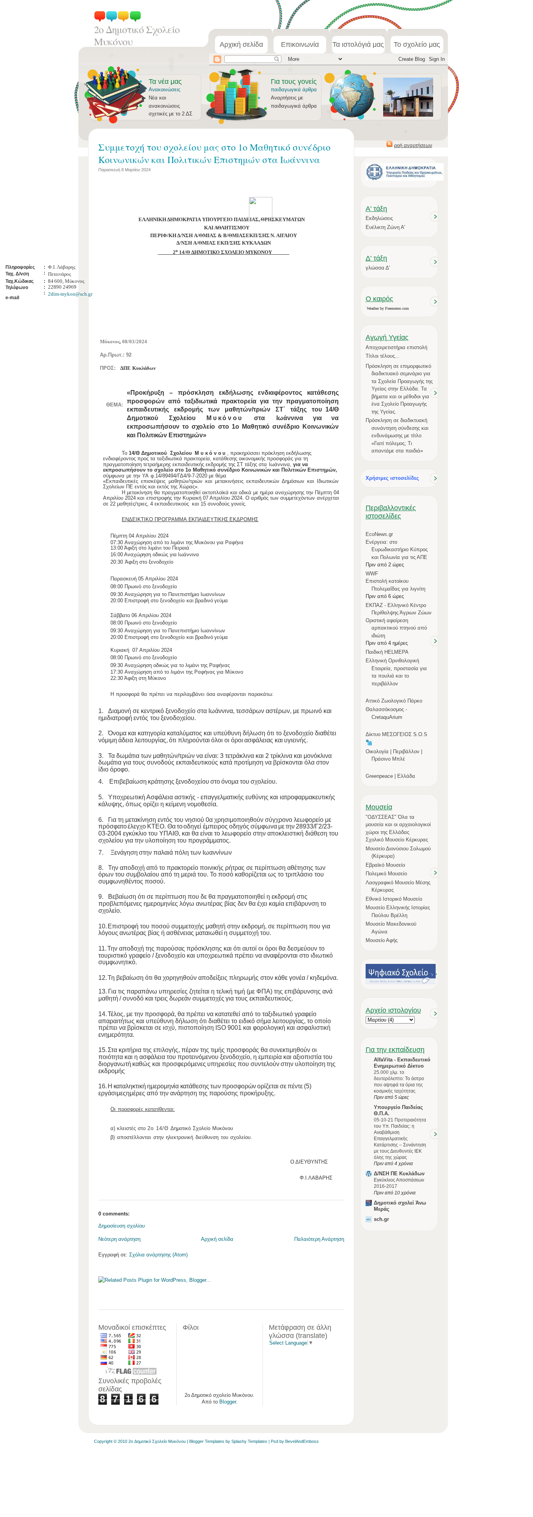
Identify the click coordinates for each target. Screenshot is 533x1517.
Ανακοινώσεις (164, 89)
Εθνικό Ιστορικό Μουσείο (394, 899)
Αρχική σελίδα (241, 44)
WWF (372, 574)
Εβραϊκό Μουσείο (385, 865)
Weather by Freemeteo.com (388, 308)
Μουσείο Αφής (382, 940)
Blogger (227, 1402)
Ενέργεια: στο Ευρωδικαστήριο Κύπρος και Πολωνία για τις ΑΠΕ (397, 549)
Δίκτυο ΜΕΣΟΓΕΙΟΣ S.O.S (396, 734)
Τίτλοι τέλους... (383, 356)
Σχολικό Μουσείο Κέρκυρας (397, 840)
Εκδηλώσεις (379, 218)
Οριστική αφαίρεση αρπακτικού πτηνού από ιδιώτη (396, 628)
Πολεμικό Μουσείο (386, 873)
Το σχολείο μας (417, 44)
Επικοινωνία (300, 44)
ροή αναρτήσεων (413, 145)
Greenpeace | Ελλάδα (390, 776)
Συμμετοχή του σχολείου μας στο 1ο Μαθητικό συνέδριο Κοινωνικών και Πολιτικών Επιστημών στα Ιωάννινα (214, 153)
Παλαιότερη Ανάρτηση (319, 1239)
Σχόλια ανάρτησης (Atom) (158, 1255)
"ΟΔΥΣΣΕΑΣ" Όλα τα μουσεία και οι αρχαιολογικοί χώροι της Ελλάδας (398, 824)
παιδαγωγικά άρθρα (294, 89)
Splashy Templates (249, 1441)
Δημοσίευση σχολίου (121, 1226)
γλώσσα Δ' (378, 268)
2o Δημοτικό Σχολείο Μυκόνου (136, 35)
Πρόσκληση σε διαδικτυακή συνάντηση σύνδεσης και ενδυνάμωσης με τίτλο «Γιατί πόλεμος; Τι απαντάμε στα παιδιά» (397, 435)
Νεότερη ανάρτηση (119, 1239)
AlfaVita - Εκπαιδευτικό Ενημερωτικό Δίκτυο (402, 1063)
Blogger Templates (206, 1441)
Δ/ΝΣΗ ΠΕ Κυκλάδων (399, 1173)
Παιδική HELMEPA (387, 652)
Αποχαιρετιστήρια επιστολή (396, 347)
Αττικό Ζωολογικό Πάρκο (394, 701)
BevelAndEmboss (302, 1441)
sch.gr (381, 1219)
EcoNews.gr (379, 534)
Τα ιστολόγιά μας (358, 44)
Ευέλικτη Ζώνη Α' (385, 227)
